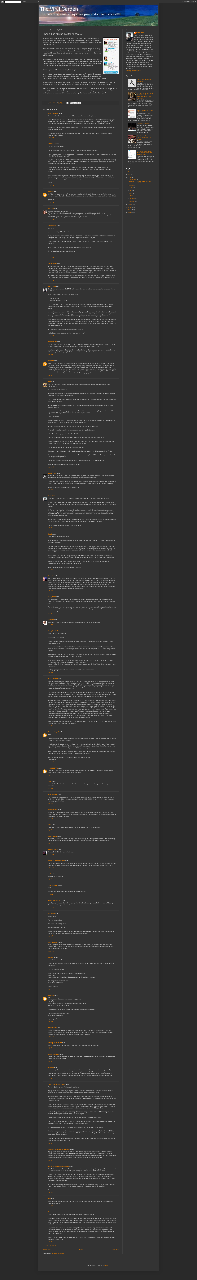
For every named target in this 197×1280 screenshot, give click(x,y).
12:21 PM (51, 219)
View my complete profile (133, 71)
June (131, 188)
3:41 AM (50, 1061)
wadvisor (51, 619)
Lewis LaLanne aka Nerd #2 (57, 1084)
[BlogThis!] (73, 103)
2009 (129, 204)
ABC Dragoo (52, 144)
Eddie (49, 781)
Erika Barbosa (52, 836)
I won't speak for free (143, 124)
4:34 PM (50, 528)
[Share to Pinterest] (80, 103)
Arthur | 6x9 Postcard (55, 1043)
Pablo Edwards (52, 794)
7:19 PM (50, 1206)
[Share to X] (75, 103)
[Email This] (71, 103)
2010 (129, 177)
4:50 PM (50, 570)
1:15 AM (50, 936)
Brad (49, 1198)
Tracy (49, 825)
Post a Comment (50, 1246)
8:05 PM (50, 672)
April (131, 193)
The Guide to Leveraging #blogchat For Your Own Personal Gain (144, 152)
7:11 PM (50, 625)
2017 (129, 172)
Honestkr (51, 995)
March (132, 196)
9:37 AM (50, 375)
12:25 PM (51, 280)
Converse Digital (53, 732)
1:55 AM (50, 1160)
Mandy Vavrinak (53, 631)
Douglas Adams (53, 849)
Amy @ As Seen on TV (55, 900)
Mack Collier (52, 286)
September (133, 179)
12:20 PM (51, 185)
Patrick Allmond (53, 678)
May (131, 190)
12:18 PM (51, 138)
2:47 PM (50, 490)
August (132, 185)
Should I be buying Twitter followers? (140, 182)
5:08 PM (50, 1021)
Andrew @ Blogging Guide (56, 860)
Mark (49, 381)
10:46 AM (51, 762)
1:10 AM (50, 1078)
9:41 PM (50, 775)
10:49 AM (51, 467)
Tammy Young (52, 263)
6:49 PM (50, 879)
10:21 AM (51, 868)
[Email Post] (67, 102)
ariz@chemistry (53, 942)
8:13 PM (50, 788)
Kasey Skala (52, 597)
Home (81, 1250)
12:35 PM (51, 335)
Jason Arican (52, 225)
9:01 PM (50, 354)
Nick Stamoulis (53, 809)
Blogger (106, 1265)
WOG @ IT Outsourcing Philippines (59, 1149)
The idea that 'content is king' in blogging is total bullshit (144, 137)
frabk (49, 874)
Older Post (115, 1250)
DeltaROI (51, 1067)
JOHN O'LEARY (53, 768)
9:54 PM (50, 726)
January (132, 201)
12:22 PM (51, 257)
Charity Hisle (52, 473)
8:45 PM (50, 843)
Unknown (51, 191)
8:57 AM (50, 819)
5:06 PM (50, 591)
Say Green (51, 913)
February (132, 198)
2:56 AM (50, 1143)
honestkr (51, 957)
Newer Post (46, 1250)
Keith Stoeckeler (53, 113)
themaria (51, 576)
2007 (129, 210)
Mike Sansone (52, 342)
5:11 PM (50, 613)
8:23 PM (50, 1048)
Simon (50, 1212)
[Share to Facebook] (77, 103)
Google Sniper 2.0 (53, 1054)
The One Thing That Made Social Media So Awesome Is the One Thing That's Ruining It (145, 95)
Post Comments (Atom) (58, 1253)
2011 (129, 174)
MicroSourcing (52, 1027)
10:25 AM (51, 907)
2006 (129, 212)
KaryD (50, 534)
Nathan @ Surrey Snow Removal (58, 1166)
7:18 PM (50, 830)
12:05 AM (51, 1037)
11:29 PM (51, 951)
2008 (129, 207)
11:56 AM (50, 894)
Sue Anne (51, 208)
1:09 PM (50, 1242)
